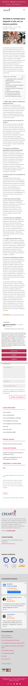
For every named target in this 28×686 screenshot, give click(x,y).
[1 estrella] (3, 314)
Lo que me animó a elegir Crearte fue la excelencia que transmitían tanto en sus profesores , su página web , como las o (13, 623)
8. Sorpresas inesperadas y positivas (14, 96)
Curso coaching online (8, 415)
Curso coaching (7, 412)
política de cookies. (8, 346)
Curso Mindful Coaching (7, 650)
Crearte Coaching (12, 586)
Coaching (5, 29)
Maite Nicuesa (8, 27)
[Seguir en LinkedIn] (14, 684)
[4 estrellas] (7, 314)
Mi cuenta (8, 4)
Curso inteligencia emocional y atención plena (12, 643)
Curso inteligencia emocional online (12, 423)
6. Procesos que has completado (13, 93)
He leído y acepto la (13, 476)
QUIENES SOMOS (11, 530)
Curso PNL (5, 426)
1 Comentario (12, 29)
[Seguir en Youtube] (17, 684)
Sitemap (17, 680)
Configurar (14, 359)
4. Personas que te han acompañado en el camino (14, 89)
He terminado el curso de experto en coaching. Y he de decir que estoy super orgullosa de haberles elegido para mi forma (14, 606)
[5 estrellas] (8, 314)
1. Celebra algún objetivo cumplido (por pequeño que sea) (14, 79)
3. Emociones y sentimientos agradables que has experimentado (14, 86)
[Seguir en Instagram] (20, 684)
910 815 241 (6, 1)
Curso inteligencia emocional (10, 421)
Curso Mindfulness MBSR (9, 432)
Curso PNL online (7, 429)
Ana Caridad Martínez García (14, 597)
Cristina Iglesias (11, 614)
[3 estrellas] (5, 314)
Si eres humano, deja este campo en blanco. (13, 497)
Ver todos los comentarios (14, 592)
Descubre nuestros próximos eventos (12, 444)
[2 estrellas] (4, 314)
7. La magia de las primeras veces (13, 94)
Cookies (10, 679)
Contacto (14, 678)
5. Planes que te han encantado (12, 91)
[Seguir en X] (11, 684)
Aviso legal (19, 678)
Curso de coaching (6, 635)
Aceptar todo (14, 351)
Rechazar (14, 355)
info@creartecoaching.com (8, 543)
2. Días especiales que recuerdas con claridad (14, 82)
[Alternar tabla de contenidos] (22, 77)
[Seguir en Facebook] (8, 684)
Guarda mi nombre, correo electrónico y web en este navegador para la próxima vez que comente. (14, 391)
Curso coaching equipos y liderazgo (12, 418)
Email (4, 468)
